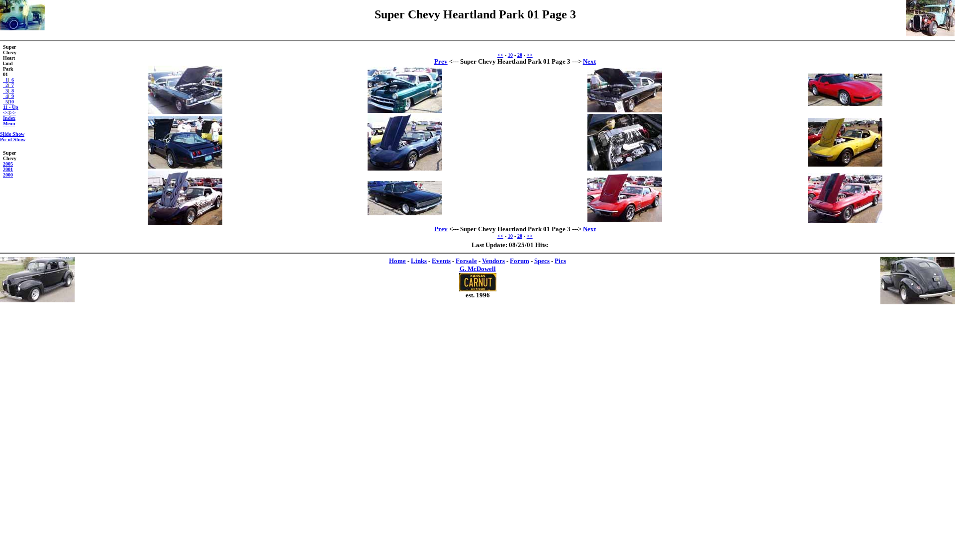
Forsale (466, 261)
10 (11, 101)
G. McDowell (478, 268)
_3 (5, 90)
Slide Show (12, 134)
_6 (11, 80)
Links (419, 261)
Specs (542, 261)
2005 (8, 164)
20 (519, 55)
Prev (441, 61)
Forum (519, 261)
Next (589, 61)
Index (9, 118)
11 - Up (10, 107)
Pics (560, 261)
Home (397, 261)
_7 (11, 85)
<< (6, 112)
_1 (5, 80)
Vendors (493, 261)
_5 (5, 101)
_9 (11, 96)
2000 (8, 175)
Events (441, 261)
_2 (5, 85)
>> (13, 112)
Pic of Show (12, 139)
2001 (8, 169)
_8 (11, 90)
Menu (9, 123)
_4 (5, 96)
